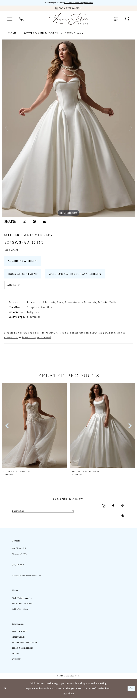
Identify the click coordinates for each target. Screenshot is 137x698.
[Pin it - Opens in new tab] (34, 221)
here (71, 693)
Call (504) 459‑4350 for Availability (75, 274)
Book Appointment (23, 274)
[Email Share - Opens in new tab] (44, 221)
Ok (131, 688)
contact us (11, 337)
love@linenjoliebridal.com (26, 575)
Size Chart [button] (11, 250)
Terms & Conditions (22, 648)
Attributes (13, 285)
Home (12, 33)
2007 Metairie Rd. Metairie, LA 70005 (19, 551)
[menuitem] (10, 19)
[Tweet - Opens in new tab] (24, 221)
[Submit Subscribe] (72, 510)
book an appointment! (36, 337)
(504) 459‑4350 (18, 564)
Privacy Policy (19, 631)
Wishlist (16, 659)
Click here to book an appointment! (78, 2)
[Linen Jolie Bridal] (68, 19)
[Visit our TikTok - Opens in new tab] (122, 506)
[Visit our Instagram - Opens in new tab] (104, 506)
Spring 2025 (74, 33)
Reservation (18, 637)
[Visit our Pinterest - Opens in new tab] (122, 516)
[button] (10, 19)
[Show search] (127, 19)
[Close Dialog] (5, 688)
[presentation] (35, 425)
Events (15, 653)
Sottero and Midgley (41, 33)
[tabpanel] (68, 128)
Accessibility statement (24, 642)
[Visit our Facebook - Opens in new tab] (113, 506)
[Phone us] (21, 19)
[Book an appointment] (116, 19)
